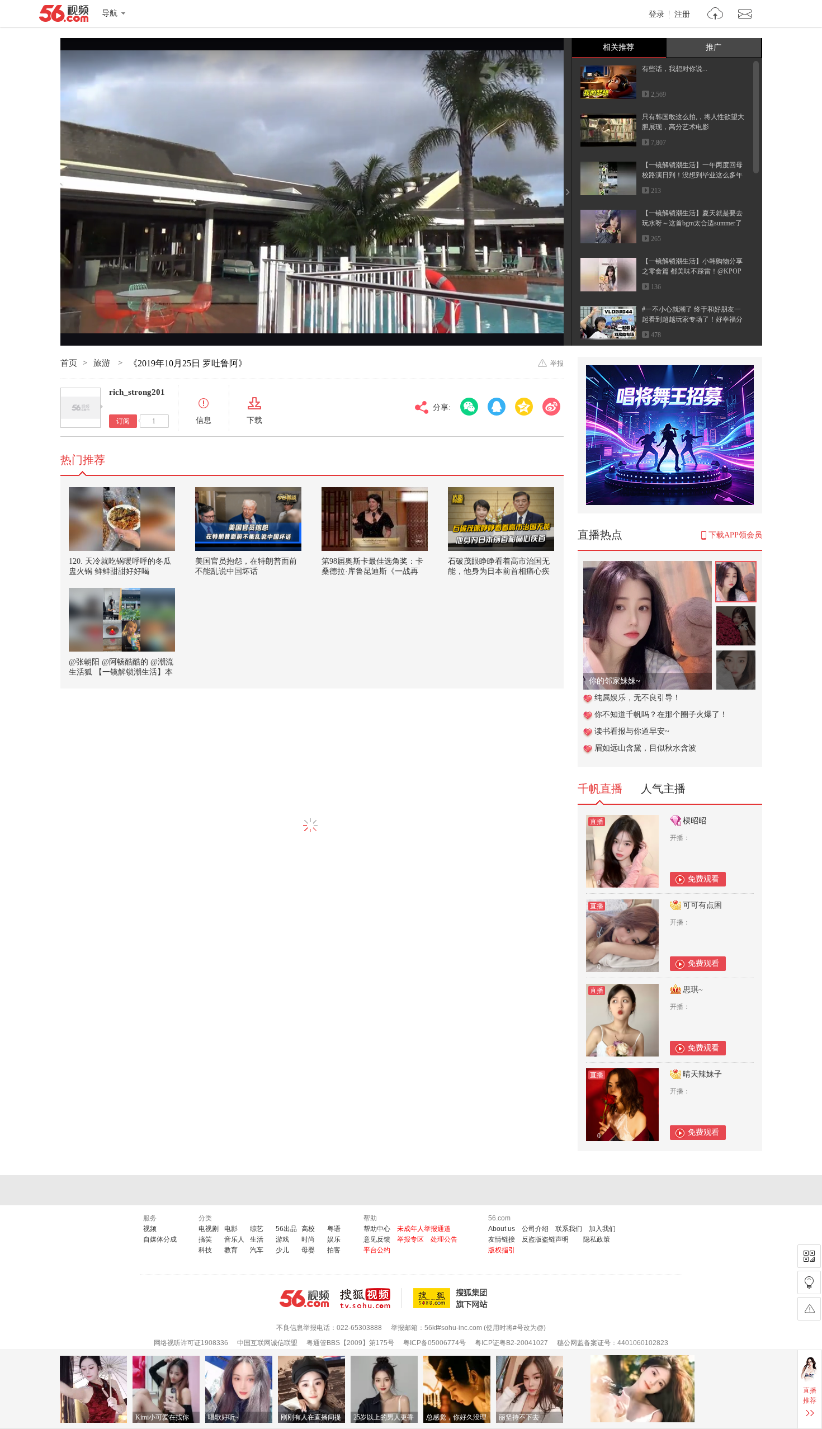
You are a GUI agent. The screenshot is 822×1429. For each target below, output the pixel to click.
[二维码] (809, 1256)
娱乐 (334, 1239)
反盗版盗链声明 (545, 1239)
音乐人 (234, 1239)
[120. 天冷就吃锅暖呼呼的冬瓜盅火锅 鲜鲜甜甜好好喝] (122, 519)
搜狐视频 (371, 1298)
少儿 (282, 1250)
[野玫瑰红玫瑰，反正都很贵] (647, 567)
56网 (304, 1298)
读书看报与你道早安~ (631, 731)
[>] (715, 14)
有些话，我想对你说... (674, 69)
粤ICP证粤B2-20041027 (511, 1343)
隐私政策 (596, 1239)
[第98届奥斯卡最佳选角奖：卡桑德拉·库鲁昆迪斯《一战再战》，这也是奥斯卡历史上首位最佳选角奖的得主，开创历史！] (375, 519)
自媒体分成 (160, 1239)
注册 (682, 14)
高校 (308, 1229)
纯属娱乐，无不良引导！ (637, 698)
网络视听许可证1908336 (191, 1343)
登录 (656, 14)
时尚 (308, 1239)
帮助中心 (376, 1229)
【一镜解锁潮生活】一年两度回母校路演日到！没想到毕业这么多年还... (692, 175)
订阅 (123, 421)
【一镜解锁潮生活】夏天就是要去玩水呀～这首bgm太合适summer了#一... (692, 223)
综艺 (256, 1229)
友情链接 (501, 1239)
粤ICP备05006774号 (434, 1343)
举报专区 (410, 1239)
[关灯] (809, 1282)
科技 (205, 1250)
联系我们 (568, 1229)
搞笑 (205, 1239)
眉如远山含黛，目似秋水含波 (645, 748)
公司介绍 (535, 1229)
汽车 (256, 1250)
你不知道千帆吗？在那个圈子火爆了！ (660, 714)
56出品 (286, 1229)
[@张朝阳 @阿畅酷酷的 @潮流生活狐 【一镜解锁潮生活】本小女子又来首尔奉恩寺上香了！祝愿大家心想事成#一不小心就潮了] (122, 620)
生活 (256, 1239)
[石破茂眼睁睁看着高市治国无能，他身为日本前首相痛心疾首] (501, 519)
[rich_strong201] (80, 408)
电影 (231, 1229)
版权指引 (501, 1250)
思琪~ (693, 989)
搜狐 (452, 1298)
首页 (68, 363)
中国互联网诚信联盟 (267, 1343)
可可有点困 (702, 905)
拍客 (334, 1250)
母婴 (308, 1250)
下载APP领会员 (735, 535)
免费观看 (703, 879)
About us (501, 1229)
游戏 (282, 1239)
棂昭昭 (694, 821)
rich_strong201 (137, 392)
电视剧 (209, 1229)
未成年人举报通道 (424, 1229)
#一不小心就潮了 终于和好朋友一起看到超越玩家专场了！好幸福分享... (692, 319)
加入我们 (602, 1229)
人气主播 (663, 788)
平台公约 (376, 1250)
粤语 (334, 1229)
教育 (231, 1250)
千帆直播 (600, 788)
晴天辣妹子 (702, 1074)
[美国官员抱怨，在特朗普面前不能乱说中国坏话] (248, 519)
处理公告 (444, 1239)
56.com (63, 15)
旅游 (102, 363)
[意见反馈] (809, 1308)
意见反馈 (376, 1239)
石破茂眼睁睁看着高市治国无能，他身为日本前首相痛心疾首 (499, 571)
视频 (150, 1229)
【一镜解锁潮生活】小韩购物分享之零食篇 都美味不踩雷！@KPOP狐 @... (692, 271)
